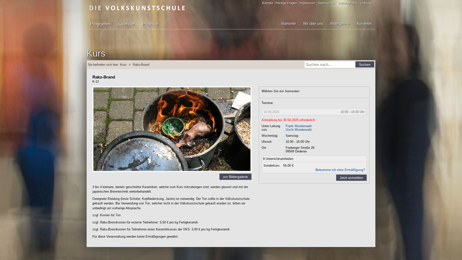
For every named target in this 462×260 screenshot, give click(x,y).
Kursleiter (364, 24)
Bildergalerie (340, 24)
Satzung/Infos (348, 3)
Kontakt (267, 3)
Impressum (307, 3)
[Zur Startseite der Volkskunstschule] (137, 8)
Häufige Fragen (286, 3)
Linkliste (366, 3)
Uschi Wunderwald (298, 129)
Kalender (126, 24)
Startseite (288, 24)
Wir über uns (313, 24)
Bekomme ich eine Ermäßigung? (340, 170)
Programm (100, 24)
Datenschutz (326, 3)
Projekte (150, 24)
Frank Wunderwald (298, 126)
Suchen (365, 64)
